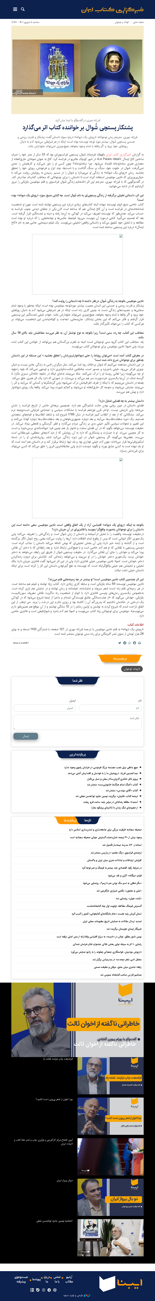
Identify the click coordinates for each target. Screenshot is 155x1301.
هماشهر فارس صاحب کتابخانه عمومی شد (121, 975)
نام (140, 700)
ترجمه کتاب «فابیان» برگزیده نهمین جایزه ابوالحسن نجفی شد (106, 796)
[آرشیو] (32, 1290)
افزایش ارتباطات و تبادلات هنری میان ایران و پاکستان (114, 860)
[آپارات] (55, 1290)
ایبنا (112, 10)
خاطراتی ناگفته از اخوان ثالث (105, 1044)
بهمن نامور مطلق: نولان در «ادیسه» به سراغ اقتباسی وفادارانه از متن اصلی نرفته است (99, 937)
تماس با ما (57, 1279)
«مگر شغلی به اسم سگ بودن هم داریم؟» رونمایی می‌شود (112, 883)
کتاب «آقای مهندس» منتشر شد (121, 790)
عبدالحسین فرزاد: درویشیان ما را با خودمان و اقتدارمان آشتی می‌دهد (103, 773)
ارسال (26, 736)
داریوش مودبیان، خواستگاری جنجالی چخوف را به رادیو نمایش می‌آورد (106, 952)
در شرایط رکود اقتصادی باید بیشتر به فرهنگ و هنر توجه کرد (112, 868)
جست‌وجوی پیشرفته (21, 1279)
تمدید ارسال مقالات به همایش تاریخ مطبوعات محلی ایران (112, 921)
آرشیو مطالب (69, 1279)
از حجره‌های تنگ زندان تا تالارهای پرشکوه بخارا (114, 808)
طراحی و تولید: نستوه (73, 1295)
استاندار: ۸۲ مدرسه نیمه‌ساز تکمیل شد (122, 845)
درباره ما (47, 1279)
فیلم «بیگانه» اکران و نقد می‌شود (125, 876)
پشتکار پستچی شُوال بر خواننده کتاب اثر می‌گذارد (77, 128)
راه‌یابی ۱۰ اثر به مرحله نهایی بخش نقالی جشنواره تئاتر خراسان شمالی (107, 944)
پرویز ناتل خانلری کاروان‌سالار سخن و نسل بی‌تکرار (112, 779)
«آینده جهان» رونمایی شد (129, 898)
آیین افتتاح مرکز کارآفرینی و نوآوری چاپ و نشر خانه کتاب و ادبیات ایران (43, 1142)
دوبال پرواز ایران (65, 1180)
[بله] (37, 1290)
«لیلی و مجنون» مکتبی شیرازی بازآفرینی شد (119, 891)
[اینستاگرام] (43, 1290)
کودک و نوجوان (122, 22)
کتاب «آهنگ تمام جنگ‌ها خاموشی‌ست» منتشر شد (112, 785)
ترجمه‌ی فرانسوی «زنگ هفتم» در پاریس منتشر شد (116, 853)
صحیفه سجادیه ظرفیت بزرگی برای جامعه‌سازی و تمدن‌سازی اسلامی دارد (105, 830)
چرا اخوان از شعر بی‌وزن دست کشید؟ (54, 1099)
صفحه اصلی (138, 22)
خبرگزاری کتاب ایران (118, 154)
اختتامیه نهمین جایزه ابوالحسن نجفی (54, 1221)
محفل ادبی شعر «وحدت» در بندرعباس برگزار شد (117, 959)
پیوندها (36, 1279)
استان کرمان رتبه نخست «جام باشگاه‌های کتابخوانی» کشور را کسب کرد (107, 914)
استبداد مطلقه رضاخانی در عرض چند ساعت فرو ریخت (110, 802)
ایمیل (72, 700)
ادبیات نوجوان (132, 668)
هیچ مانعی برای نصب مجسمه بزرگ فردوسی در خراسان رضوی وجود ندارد (101, 767)
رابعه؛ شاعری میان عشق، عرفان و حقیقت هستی (118, 967)
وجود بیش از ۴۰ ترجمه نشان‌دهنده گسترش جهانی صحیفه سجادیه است (106, 837)
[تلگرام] (49, 1290)
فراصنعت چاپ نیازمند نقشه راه (58, 1059)
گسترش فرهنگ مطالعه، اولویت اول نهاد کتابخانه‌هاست (114, 906)
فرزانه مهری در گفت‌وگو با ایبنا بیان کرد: (77, 120)
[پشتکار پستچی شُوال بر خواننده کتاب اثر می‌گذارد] (77, 70)
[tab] (88, 820)
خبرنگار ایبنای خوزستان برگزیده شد (124, 929)
